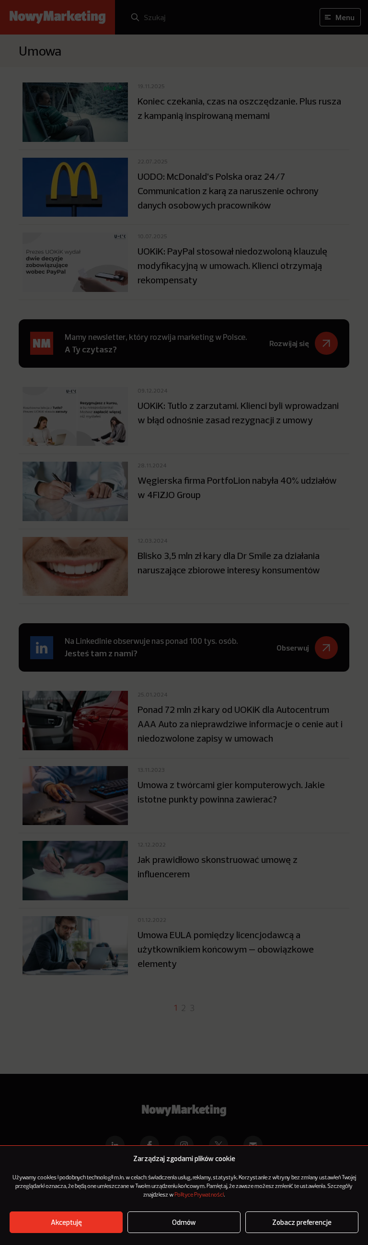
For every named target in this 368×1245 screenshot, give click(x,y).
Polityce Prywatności (199, 1195)
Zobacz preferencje (302, 1222)
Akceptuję (66, 1222)
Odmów (184, 1222)
